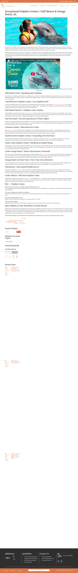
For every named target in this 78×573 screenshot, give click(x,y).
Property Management (51, 5)
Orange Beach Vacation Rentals (30, 558)
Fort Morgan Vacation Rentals (30, 556)
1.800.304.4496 (4, 1)
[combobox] (39, 570)
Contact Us (73, 5)
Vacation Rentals (33, 5)
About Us (62, 5)
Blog (67, 5)
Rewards (42, 5)
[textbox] (39, 570)
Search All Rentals (28, 562)
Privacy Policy (12, 570)
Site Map (6, 570)
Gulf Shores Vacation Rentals (30, 560)
